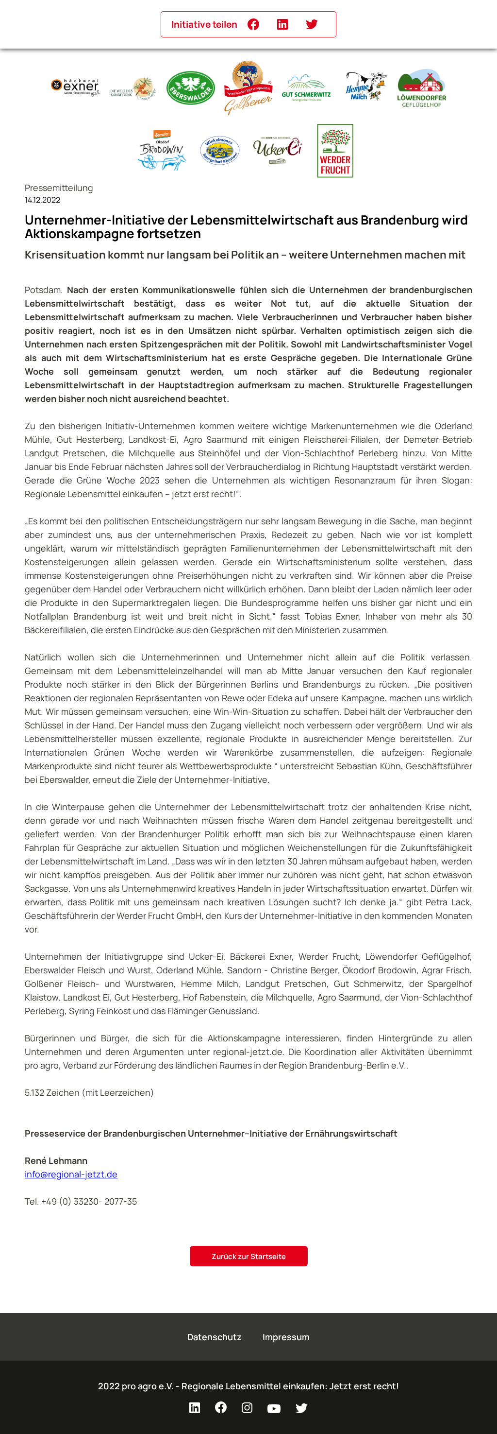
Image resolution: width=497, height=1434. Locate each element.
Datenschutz (214, 1337)
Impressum (286, 1337)
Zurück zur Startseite (249, 1256)
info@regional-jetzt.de (71, 1174)
